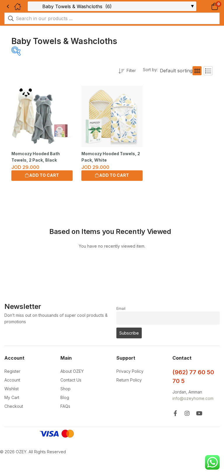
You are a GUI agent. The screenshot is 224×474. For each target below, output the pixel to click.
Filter (131, 70)
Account (12, 379)
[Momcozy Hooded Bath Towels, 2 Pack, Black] (42, 116)
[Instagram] (187, 413)
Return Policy (129, 379)
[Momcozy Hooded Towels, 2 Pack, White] (112, 116)
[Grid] (197, 70)
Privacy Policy (130, 371)
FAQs (65, 406)
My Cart (11, 397)
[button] (207, 6)
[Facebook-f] (175, 413)
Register (12, 371)
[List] (208, 70)
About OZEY (72, 371)
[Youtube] (199, 413)
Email (120, 308)
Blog (64, 397)
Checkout (13, 406)
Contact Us (70, 379)
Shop (65, 388)
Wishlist (11, 388)
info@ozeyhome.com (193, 398)
